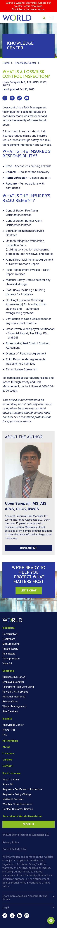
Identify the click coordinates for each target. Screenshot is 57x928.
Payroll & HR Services (15, 691)
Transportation (11, 658)
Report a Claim (10, 779)
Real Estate (8, 653)
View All (7, 663)
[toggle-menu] (51, 18)
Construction (9, 633)
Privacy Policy (10, 842)
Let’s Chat (29, 590)
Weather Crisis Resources (17, 804)
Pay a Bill (7, 784)
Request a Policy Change (16, 794)
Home (5, 63)
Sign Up (28, 824)
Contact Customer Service (17, 809)
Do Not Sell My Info (14, 849)
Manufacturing (10, 643)
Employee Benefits (13, 681)
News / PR (8, 729)
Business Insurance (13, 676)
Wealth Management (14, 706)
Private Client (10, 701)
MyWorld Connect (12, 799)
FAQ (4, 734)
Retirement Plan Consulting (18, 686)
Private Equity (10, 648)
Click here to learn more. (28, 9)
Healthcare (8, 638)
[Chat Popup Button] (51, 920)
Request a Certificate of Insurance (22, 789)
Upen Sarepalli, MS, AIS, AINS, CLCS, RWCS (26, 506)
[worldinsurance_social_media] (4, 915)
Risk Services (10, 711)
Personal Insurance (13, 696)
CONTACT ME (28, 548)
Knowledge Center (25, 63)
